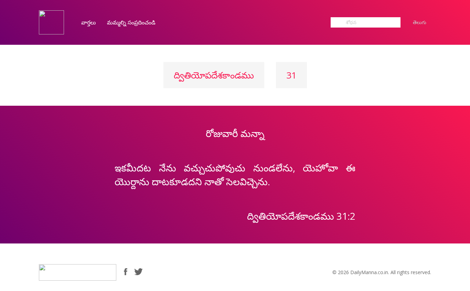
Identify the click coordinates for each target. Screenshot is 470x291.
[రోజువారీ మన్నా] (51, 22)
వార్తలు (88, 22)
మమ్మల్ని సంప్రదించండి (131, 22)
